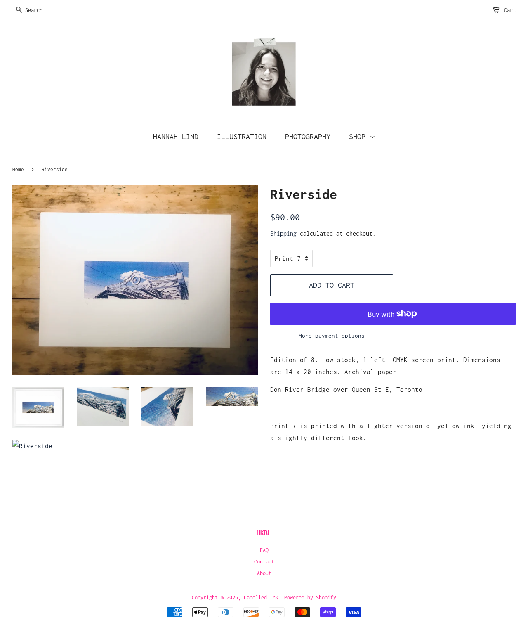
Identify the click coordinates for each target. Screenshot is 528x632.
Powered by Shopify (310, 597)
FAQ (264, 550)
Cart (510, 10)
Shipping (283, 233)
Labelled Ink (261, 597)
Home (18, 169)
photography (307, 136)
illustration (241, 136)
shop (359, 136)
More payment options (332, 335)
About (264, 573)
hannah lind (175, 136)
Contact (264, 562)
